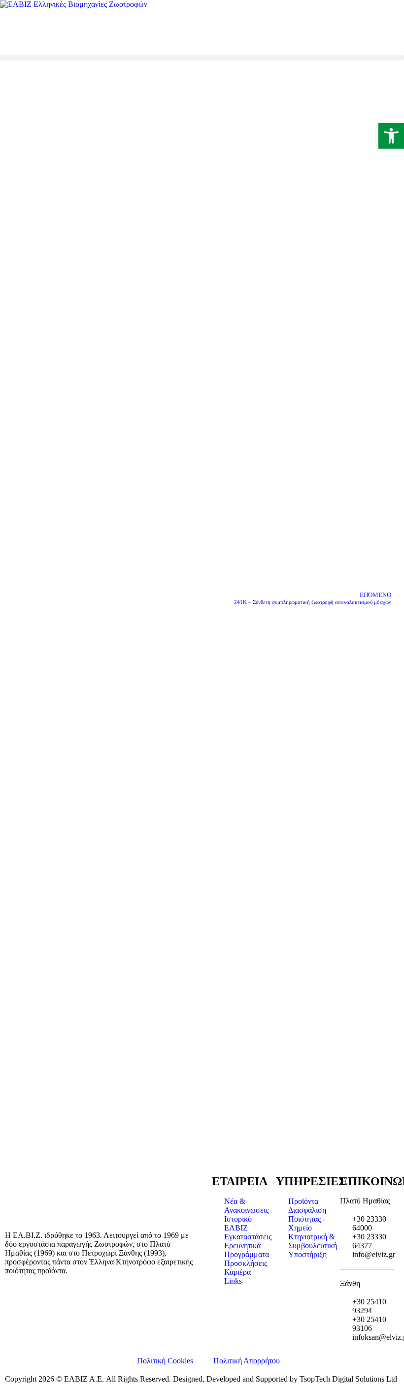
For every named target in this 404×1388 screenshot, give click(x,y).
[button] (202, 58)
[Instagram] (39, 31)
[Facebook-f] (12, 31)
